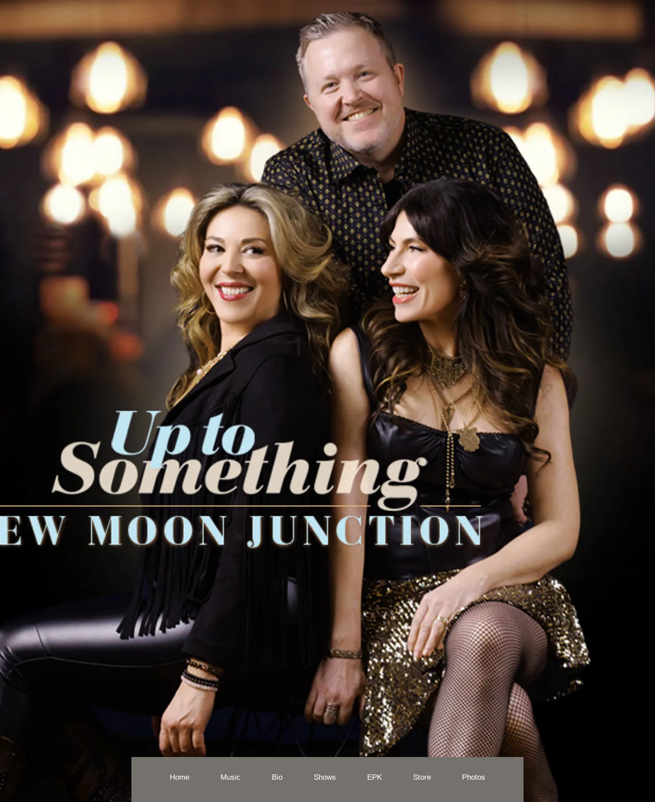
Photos (473, 777)
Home (179, 777)
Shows (325, 777)
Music (231, 777)
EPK (374, 777)
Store (422, 777)
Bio (277, 777)
